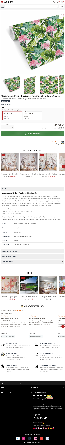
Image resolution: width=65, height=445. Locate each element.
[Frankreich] (36, 428)
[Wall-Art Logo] (7, 2)
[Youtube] (41, 418)
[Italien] (39, 428)
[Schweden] (51, 428)
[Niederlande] (41, 428)
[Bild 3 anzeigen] (49, 84)
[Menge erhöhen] (12, 127)
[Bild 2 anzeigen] (29, 84)
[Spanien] (48, 428)
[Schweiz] (46, 428)
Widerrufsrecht (26, 383)
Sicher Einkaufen (11, 353)
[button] (32, 42)
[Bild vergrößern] (61, 17)
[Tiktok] (45, 418)
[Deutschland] (34, 428)
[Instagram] (34, 418)
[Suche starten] (56, 7)
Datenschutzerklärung (14, 383)
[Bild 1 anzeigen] (10, 84)
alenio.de (35, 402)
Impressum (4, 383)
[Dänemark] (43, 428)
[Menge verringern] (2, 127)
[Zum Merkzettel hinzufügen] (61, 14)
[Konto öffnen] (54, 2)
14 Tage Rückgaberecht (48, 343)
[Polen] (53, 428)
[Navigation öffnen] (2, 6)
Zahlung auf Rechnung (48, 365)
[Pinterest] (38, 418)
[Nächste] (63, 166)
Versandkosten (11, 343)
